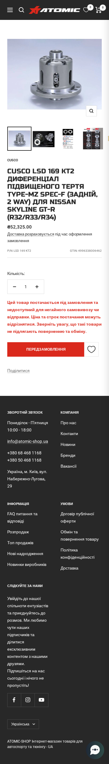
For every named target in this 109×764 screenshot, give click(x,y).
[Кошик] (98, 10)
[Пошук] (21, 10)
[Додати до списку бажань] (91, 349)
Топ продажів (20, 542)
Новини (68, 444)
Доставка (69, 568)
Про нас (68, 422)
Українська (20, 724)
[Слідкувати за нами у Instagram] (28, 700)
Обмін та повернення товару (80, 535)
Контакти (69, 433)
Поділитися (18, 370)
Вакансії (69, 466)
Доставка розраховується (30, 234)
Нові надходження (25, 553)
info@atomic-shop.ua (27, 441)
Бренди (68, 455)
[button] (95, 750)
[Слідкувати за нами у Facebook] (14, 700)
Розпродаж (18, 531)
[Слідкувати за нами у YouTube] (41, 700)
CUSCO (12, 160)
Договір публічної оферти (77, 517)
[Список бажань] (86, 10)
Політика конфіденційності (77, 554)
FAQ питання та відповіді (22, 517)
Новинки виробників (26, 564)
